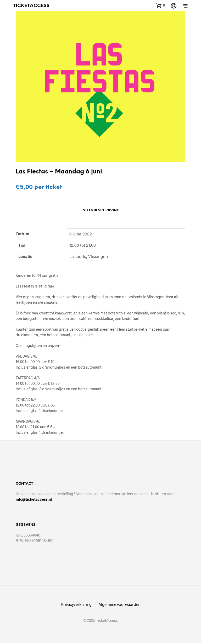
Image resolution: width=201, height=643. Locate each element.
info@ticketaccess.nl (34, 499)
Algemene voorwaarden (119, 604)
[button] (160, 5)
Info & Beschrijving (100, 210)
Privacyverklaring (76, 604)
